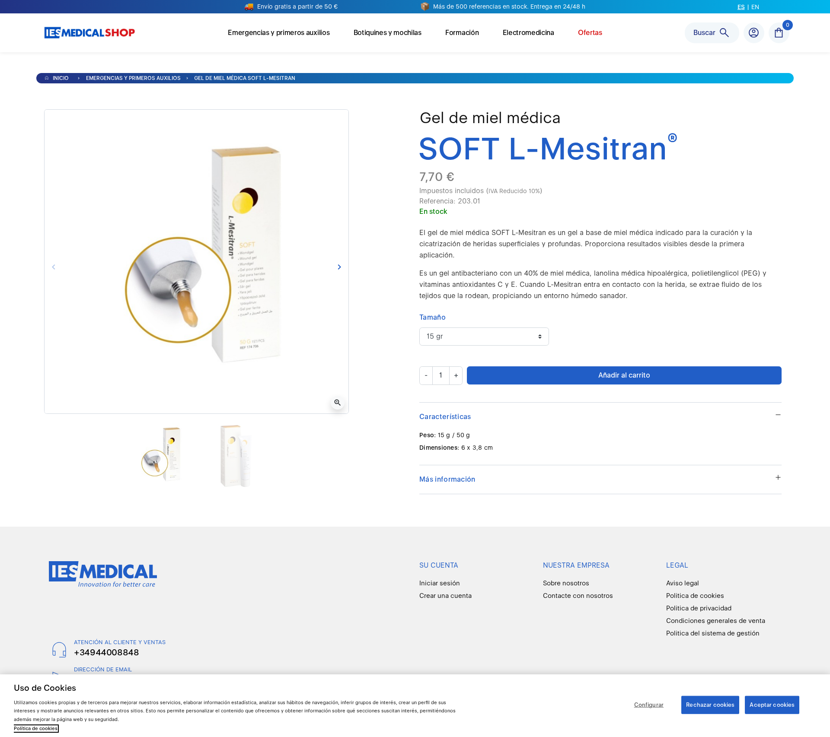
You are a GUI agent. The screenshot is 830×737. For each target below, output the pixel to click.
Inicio (60, 78)
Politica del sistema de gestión (713, 633)
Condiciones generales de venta (715, 621)
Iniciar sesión (439, 583)
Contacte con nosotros (578, 596)
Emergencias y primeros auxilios (133, 78)
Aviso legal (682, 583)
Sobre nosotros (566, 583)
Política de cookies (35, 728)
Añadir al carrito (624, 375)
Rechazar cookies (710, 705)
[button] (779, 32)
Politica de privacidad (698, 608)
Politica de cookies (695, 596)
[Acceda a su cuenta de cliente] (754, 32)
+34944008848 (106, 652)
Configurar (649, 705)
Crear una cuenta (445, 596)
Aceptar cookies (772, 705)
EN (755, 6)
